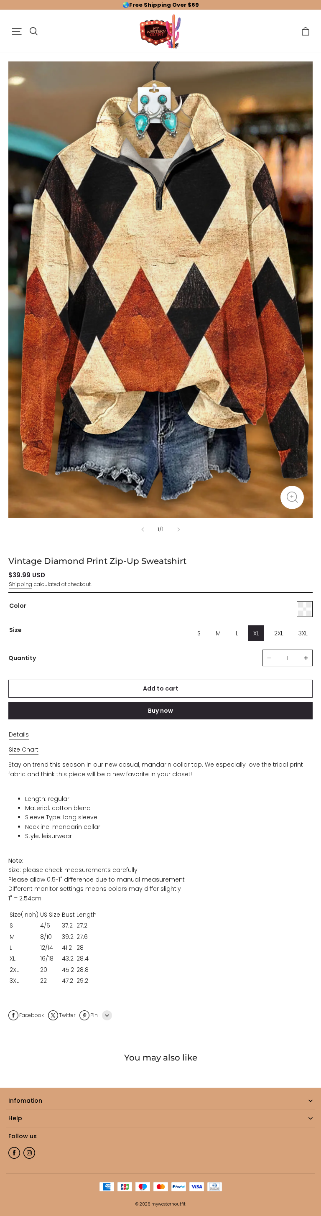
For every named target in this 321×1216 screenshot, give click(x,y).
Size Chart (23, 749)
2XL (278, 633)
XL (256, 633)
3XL (303, 633)
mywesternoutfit (168, 1204)
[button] (16, 31)
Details (19, 734)
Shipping (20, 584)
